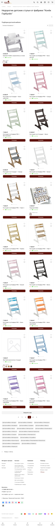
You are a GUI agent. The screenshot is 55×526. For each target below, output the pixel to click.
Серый (6, 62)
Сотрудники (31, 465)
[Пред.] (18, 417)
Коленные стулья (19, 478)
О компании (31, 463)
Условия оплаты (44, 463)
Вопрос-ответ (44, 470)
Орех (9, 366)
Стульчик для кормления (18, 471)
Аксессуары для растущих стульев (19, 466)
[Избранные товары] (48, 2)
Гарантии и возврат (45, 467)
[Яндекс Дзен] (3, 505)
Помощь (42, 460)
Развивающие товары (20, 484)
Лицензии (30, 467)
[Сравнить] (24, 33)
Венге (11, 366)
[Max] (6, 502)
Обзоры (42, 472)
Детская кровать (19, 480)
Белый (4, 62)
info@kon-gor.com (6, 491)
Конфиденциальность (7, 517)
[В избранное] (24, 30)
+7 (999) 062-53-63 (7, 489)
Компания (30, 460)
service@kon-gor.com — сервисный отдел (13, 494)
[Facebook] (9, 502)
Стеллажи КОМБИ (19, 482)
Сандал (6, 366)
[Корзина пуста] (52, 2)
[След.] (36, 417)
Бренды (4, 467)
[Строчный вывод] (50, 25)
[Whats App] (22, 502)
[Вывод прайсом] (52, 25)
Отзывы (30, 470)
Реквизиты (30, 472)
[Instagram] (12, 502)
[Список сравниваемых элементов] (45, 2)
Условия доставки (45, 465)
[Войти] (41, 2)
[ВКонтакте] (3, 502)
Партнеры (30, 474)
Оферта (16, 517)
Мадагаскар (31, 214)
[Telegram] (15, 502)
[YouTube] (18, 502)
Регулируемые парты (20, 469)
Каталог (4, 463)
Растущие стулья (19, 463)
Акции (3, 465)
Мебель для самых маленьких (19, 475)
